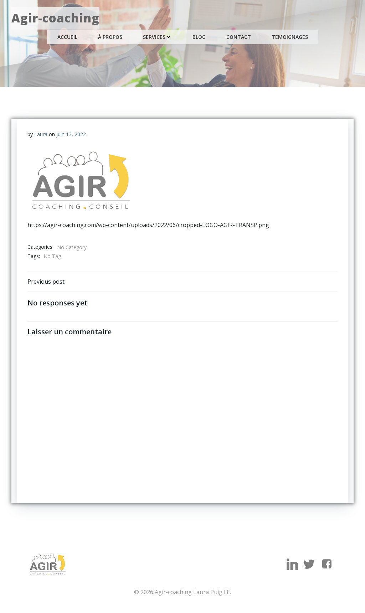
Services (154, 37)
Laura (40, 134)
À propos (110, 37)
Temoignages (290, 37)
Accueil (67, 37)
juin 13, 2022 (71, 134)
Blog (199, 37)
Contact (238, 37)
